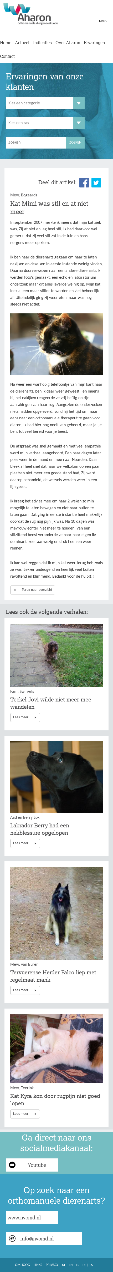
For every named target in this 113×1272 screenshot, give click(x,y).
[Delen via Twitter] (96, 182)
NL (63, 1265)
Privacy (52, 1265)
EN (71, 1265)
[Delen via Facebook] (84, 182)
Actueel (22, 42)
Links (38, 1265)
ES (91, 1265)
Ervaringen (94, 42)
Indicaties (42, 42)
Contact (7, 56)
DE (84, 1265)
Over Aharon (67, 42)
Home (5, 42)
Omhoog (22, 1265)
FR (77, 1265)
